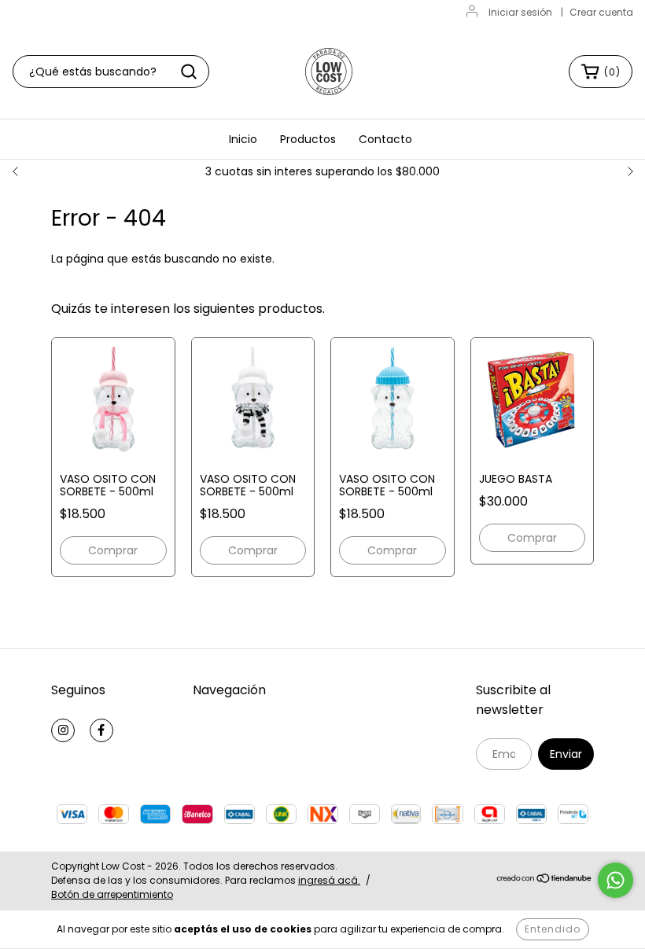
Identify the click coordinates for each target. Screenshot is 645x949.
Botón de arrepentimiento (112, 894)
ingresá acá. (329, 880)
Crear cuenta (601, 12)
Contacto (385, 139)
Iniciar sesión (520, 12)
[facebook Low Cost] (101, 730)
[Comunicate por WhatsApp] (615, 880)
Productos (308, 139)
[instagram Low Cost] (63, 730)
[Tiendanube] (545, 880)
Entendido (552, 929)
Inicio (243, 139)
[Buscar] (189, 71)
